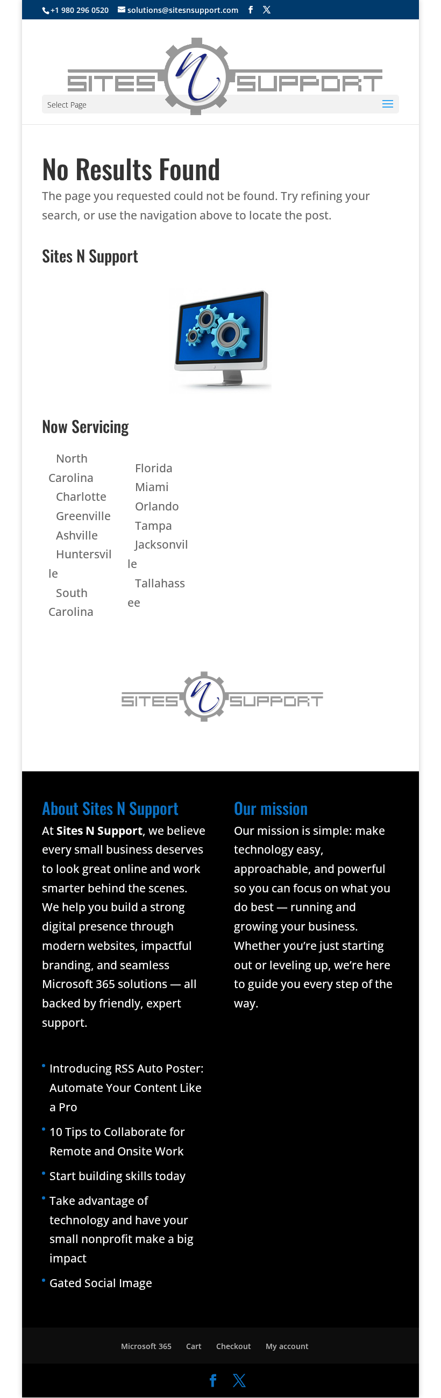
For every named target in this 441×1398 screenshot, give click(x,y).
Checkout (233, 1346)
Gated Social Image (100, 1282)
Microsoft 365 (146, 1346)
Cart (194, 1346)
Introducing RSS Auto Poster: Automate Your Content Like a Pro (126, 1087)
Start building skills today (117, 1175)
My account (287, 1346)
